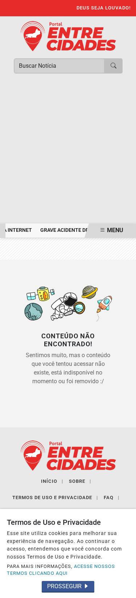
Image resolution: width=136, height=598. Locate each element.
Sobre (80, 481)
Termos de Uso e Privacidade (55, 497)
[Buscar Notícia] (113, 66)
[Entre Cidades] (68, 35)
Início (52, 481)
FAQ (111, 497)
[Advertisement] (68, 152)
